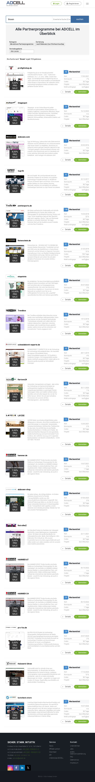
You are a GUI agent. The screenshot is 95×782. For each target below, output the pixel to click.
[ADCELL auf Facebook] (16, 768)
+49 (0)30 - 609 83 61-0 (30, 749)
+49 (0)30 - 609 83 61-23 (31, 752)
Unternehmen (75, 746)
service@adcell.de (19, 758)
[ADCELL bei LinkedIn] (22, 768)
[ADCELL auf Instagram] (10, 768)
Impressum (74, 763)
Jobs (71, 749)
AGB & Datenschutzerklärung (78, 753)
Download (52, 752)
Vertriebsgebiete (15, 49)
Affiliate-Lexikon (54, 749)
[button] (80, 19)
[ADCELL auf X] (28, 768)
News (51, 746)
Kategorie (13, 42)
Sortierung (40, 42)
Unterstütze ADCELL (56, 758)
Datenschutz (74, 760)
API (50, 755)
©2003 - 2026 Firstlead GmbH (47, 776)
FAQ (71, 757)
